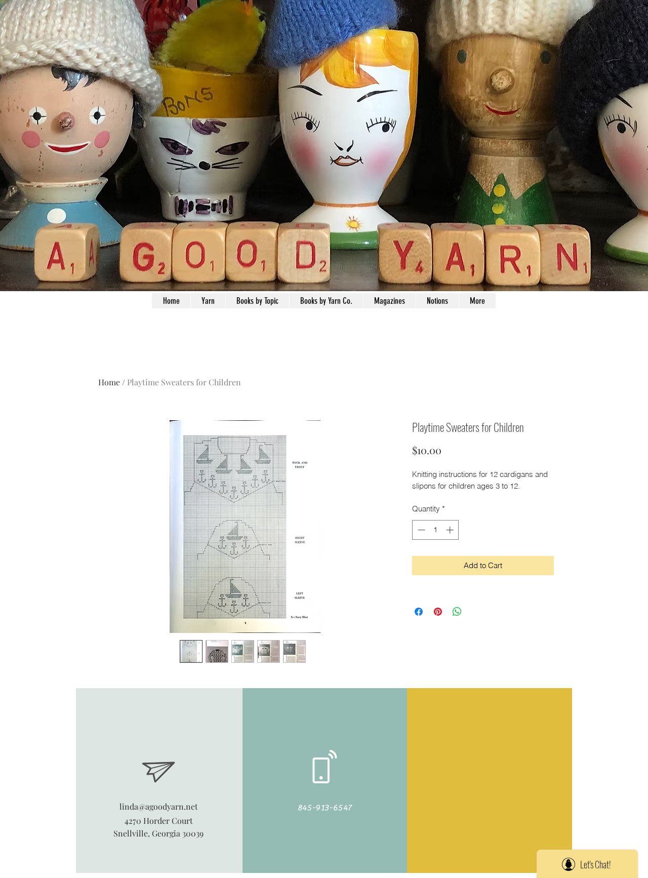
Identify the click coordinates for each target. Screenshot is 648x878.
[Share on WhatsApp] (457, 612)
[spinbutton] (435, 530)
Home (109, 382)
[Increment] (451, 530)
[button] (437, 300)
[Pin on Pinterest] (438, 612)
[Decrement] (420, 530)
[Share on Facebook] (419, 612)
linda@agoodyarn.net (158, 806)
